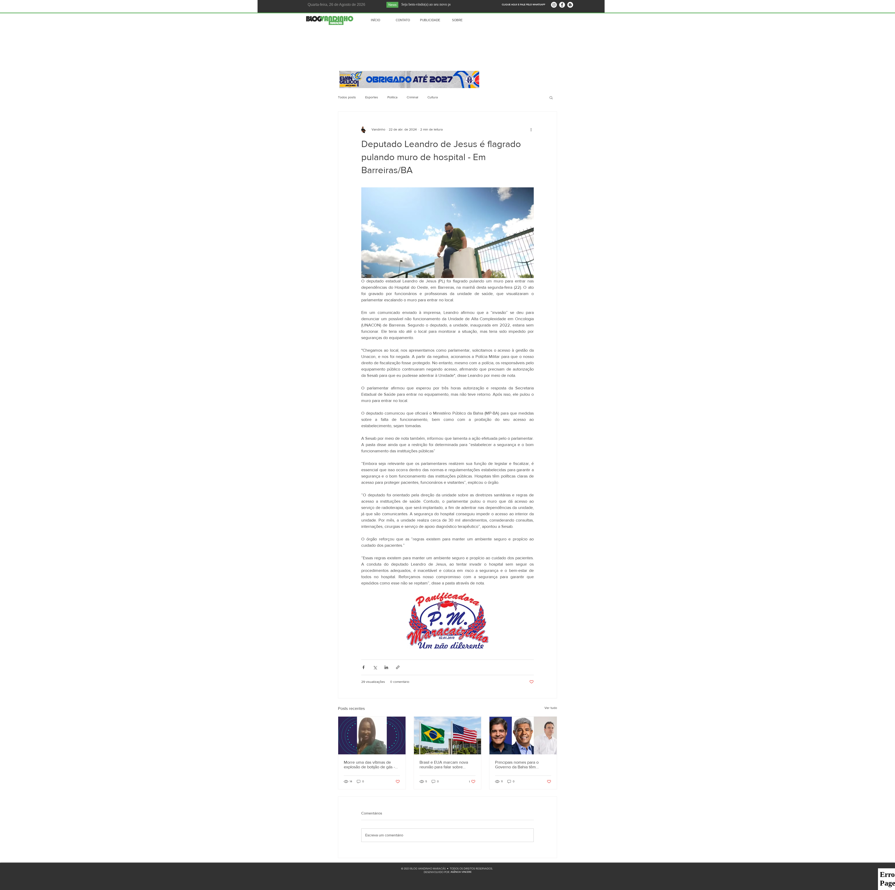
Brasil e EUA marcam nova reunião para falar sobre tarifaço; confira (444, 764)
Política (392, 97)
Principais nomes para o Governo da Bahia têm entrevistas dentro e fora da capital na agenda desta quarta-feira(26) (520, 764)
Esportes (371, 97)
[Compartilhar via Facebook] (363, 667)
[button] (551, 97)
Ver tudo (550, 708)
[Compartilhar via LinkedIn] (386, 667)
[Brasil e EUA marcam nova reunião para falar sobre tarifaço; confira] (447, 735)
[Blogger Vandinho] (570, 5)
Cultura (432, 97)
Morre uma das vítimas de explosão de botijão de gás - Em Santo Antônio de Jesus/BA (369, 764)
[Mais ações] (531, 129)
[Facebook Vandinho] (562, 5)
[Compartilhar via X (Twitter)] (375, 667)
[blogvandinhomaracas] (554, 5)
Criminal (412, 97)
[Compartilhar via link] (398, 667)
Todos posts (347, 97)
